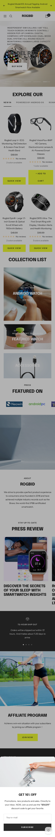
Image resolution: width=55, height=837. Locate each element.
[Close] (50, 761)
